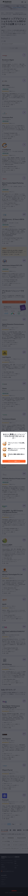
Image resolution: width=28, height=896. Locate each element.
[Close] (25, 433)
